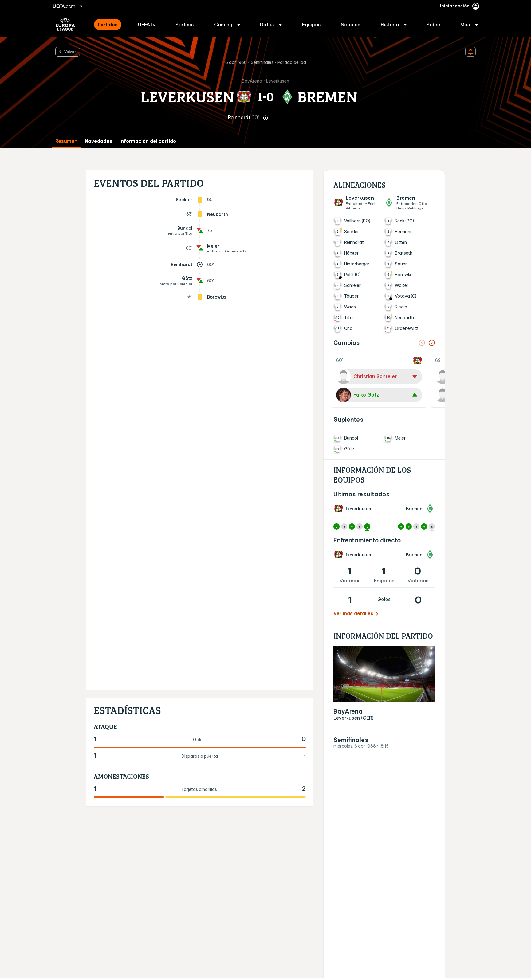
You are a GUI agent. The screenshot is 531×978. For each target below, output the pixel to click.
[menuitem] (110, 24)
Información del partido (148, 141)
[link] (108, 24)
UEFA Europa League (65, 24)
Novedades (98, 141)
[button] (227, 24)
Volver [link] (70, 51)
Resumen (66, 141)
